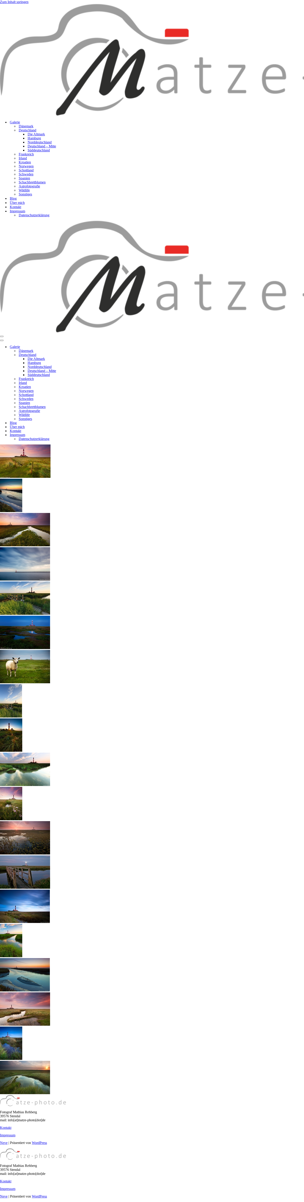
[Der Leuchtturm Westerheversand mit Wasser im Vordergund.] (25, 648)
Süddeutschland (39, 150)
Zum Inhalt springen (14, 2)
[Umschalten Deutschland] (78, 355)
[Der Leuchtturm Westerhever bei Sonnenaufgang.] (25, 1024)
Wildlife (24, 190)
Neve (4, 1143)
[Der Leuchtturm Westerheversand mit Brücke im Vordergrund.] (25, 613)
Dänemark (26, 126)
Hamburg (34, 138)
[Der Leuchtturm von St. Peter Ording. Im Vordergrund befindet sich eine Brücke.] (11, 716)
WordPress (39, 1143)
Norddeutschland (40, 142)
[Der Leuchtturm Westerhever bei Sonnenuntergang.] (11, 956)
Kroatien (25, 162)
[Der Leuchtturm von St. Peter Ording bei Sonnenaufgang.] (25, 853)
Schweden (26, 174)
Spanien (24, 178)
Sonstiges (25, 194)
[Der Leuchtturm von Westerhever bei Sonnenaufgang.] (25, 545)
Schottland (26, 170)
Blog (13, 198)
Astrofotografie (29, 186)
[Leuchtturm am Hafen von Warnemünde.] (25, 579)
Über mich (17, 203)
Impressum (7, 1135)
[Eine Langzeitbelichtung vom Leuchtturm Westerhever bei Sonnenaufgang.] (25, 922)
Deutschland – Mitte (42, 146)
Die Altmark (36, 134)
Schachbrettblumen (32, 182)
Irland (23, 158)
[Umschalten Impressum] (78, 435)
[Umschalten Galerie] (78, 347)
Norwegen (26, 166)
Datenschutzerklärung (34, 215)
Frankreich (26, 154)
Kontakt (15, 207)
